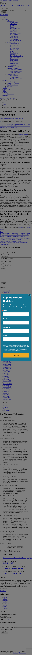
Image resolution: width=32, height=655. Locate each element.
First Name (6, 319)
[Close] (29, 295)
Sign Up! (16, 355)
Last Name (6, 327)
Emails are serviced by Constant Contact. (11, 350)
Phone (5, 335)
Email (5, 310)
